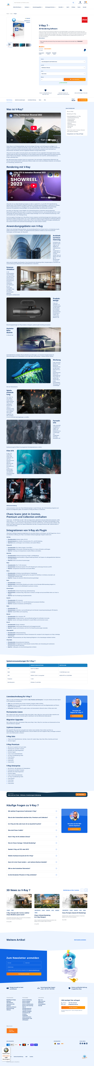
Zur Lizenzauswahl (82, 99)
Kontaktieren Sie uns (76, 715)
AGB (26, 1056)
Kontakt (40, 1005)
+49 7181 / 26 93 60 (49, 989)
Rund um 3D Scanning (27, 1005)
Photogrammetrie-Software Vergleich (26, 1010)
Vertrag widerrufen (11, 1030)
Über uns (40, 1000)
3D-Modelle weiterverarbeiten (26, 1016)
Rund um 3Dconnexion (27, 1004)
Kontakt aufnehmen (73, 1007)
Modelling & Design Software (11, 1000)
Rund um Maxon (26, 1001)
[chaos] (84, 20)
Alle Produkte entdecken (80, 939)
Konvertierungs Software (10, 1009)
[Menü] (9, 1048)
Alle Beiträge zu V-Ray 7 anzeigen (71, 890)
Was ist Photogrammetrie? (26, 1007)
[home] (8, 4)
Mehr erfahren (42, 38)
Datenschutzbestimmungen (34, 970)
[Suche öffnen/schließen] (73, 2)
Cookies (31, 1056)
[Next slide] (30, 45)
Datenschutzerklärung (18, 1056)
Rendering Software (11, 1007)
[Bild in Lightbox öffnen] (19, 29)
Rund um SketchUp (27, 1000)
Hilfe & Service (41, 1001)
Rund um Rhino (26, 1002)
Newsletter (41, 1002)
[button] (85, 2)
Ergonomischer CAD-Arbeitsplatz (27, 1019)
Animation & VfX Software (10, 1004)
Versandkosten (41, 1004)
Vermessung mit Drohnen (26, 1013)
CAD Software (10, 1002)
